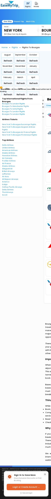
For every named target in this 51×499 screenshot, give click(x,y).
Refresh (8, 60)
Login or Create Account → (26, 487)
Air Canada (7, 158)
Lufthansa (6, 174)
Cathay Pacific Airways (12, 187)
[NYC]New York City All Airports (15, 34)
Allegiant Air (7, 168)
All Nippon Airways (10, 179)
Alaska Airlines (8, 153)
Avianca (5, 181)
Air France (6, 163)
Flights (15, 47)
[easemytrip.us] (10, 5)
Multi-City (30, 21)
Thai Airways (7, 192)
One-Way (8, 21)
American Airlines (10, 150)
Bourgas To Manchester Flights (15, 106)
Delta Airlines (8, 145)
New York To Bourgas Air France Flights (19, 132)
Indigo (5, 184)
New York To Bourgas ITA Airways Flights (19, 135)
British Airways (8, 171)
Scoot (4, 195)
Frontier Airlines (9, 161)
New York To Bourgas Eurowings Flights (19, 124)
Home (5, 47)
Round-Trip (19, 21)
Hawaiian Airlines (9, 155)
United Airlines (8, 147)
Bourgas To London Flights (13, 103)
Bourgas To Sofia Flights (12, 109)
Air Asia (5, 176)
